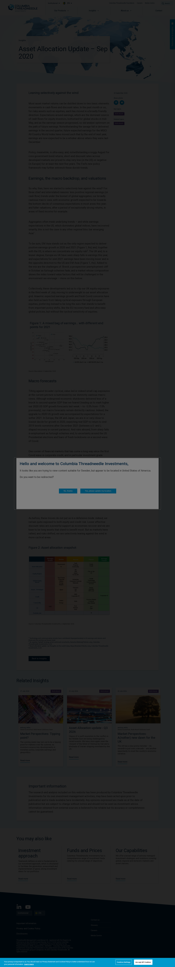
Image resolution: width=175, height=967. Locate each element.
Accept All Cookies (143, 962)
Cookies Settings (123, 962)
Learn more (29, 964)
